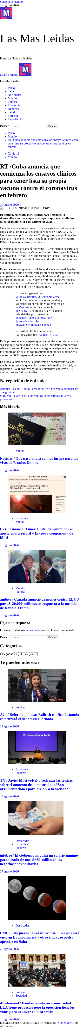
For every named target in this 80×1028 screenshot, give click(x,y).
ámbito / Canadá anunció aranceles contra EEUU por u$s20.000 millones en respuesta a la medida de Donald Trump (39, 603)
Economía (14, 105)
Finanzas (21, 772)
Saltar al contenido (11, 1)
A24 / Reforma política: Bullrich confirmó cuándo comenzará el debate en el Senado (39, 717)
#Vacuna (23, 307)
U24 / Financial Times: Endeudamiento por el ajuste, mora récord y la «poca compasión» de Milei (36, 533)
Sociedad (21, 995)
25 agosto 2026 (9, 615)
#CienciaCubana (26, 317)
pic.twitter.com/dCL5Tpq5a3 (33, 324)
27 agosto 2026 (9, 726)
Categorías (6, 654)
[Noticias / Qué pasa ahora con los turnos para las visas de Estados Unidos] (37, 444)
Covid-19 (13, 153)
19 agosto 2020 (10, 204)
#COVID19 (23, 310)
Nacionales (14, 94)
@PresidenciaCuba (27, 321)
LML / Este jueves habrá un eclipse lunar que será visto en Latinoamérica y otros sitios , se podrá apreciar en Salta (39, 937)
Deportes (13, 108)
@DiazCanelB (46, 317)
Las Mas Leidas (37, 38)
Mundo (12, 98)
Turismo (13, 115)
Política (12, 101)
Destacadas (22, 840)
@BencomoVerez (48, 296)
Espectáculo (15, 119)
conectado (33, 630)
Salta (11, 91)
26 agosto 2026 (9, 470)
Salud (11, 112)
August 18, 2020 (49, 334)
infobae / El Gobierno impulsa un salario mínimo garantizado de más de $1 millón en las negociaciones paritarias (39, 859)
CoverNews (65, 1022)
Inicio (11, 87)
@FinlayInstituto (26, 296)
